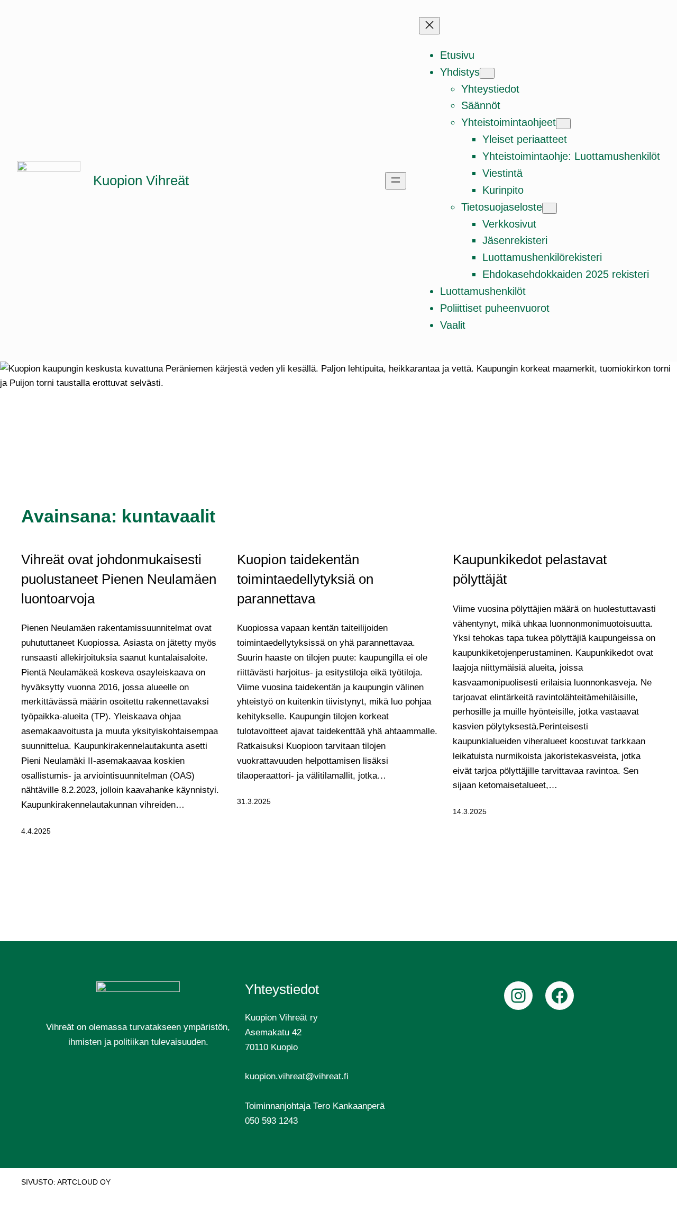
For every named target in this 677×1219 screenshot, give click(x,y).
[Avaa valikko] (395, 180)
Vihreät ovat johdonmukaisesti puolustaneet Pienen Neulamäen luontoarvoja (118, 579)
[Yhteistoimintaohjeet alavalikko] (563, 123)
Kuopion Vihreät (141, 180)
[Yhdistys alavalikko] (487, 73)
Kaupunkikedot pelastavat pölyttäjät (530, 569)
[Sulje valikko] (429, 25)
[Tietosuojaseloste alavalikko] (549, 208)
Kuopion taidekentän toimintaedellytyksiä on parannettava (305, 579)
